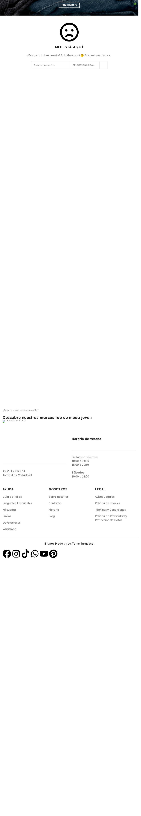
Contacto (55, 503)
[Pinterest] (53, 553)
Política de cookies (107, 503)
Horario (54, 509)
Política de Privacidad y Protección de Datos (111, 518)
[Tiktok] (25, 553)
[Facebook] (7, 553)
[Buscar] (12, 5)
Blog (52, 516)
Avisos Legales (105, 496)
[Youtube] (44, 553)
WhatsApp (9, 529)
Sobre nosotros (58, 496)
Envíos (7, 516)
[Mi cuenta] (125, 5)
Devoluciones (11, 522)
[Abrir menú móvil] (4, 5)
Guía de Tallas (12, 496)
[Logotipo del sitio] (69, 5)
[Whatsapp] (34, 553)
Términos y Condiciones (110, 509)
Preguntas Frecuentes (17, 503)
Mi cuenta (9, 509)
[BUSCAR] (103, 65)
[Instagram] (16, 553)
